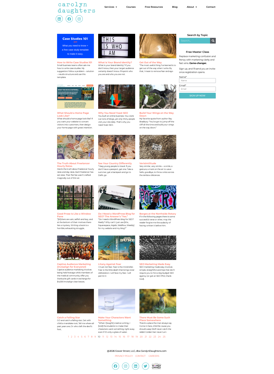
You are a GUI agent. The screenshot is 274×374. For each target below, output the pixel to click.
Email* (182, 85)
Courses (131, 7)
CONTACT (140, 356)
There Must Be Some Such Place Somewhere (154, 319)
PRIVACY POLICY (124, 356)
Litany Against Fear (109, 264)
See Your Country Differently (115, 163)
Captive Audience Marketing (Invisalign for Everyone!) (74, 265)
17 (128, 336)
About (190, 7)
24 (159, 336)
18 (132, 336)
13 (111, 336)
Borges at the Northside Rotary (157, 213)
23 (154, 336)
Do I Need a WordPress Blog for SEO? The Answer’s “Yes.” (116, 215)
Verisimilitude (147, 163)
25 (164, 336)
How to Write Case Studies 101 (74, 62)
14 (115, 336)
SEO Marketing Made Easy (154, 264)
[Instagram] (79, 18)
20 (141, 336)
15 (120, 336)
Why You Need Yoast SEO (113, 113)
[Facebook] (69, 18)
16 (124, 336)
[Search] (213, 41)
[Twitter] (145, 366)
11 (103, 336)
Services (109, 7)
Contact (210, 7)
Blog (175, 7)
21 (146, 336)
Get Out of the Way (150, 62)
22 (150, 336)
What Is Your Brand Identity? (115, 62)
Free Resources (154, 7)
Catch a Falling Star (68, 317)
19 (137, 336)
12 (107, 336)
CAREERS (154, 356)
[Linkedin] (59, 18)
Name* (183, 77)
